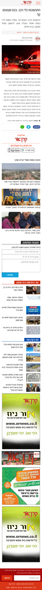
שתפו (36, 127)
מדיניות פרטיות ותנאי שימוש (25, 584)
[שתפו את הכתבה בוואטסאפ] (22, 127)
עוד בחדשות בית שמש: (27, 282)
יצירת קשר (12, 584)
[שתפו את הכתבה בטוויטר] (28, 127)
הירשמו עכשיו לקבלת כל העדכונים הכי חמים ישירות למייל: (22, 570)
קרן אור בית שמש (16, 587)
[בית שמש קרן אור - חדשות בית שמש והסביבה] (17, 3)
